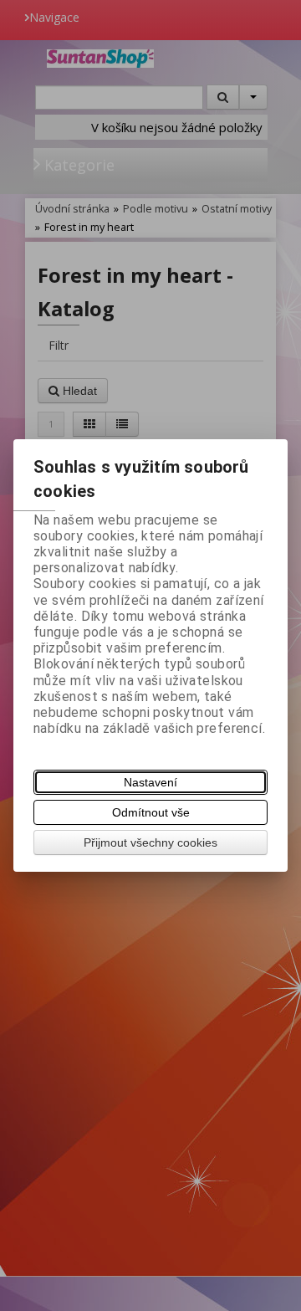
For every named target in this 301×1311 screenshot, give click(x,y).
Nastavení (150, 782)
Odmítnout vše (151, 812)
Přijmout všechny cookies (150, 842)
